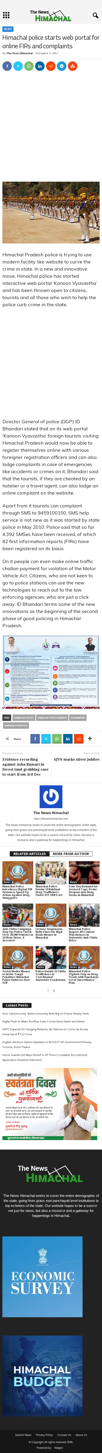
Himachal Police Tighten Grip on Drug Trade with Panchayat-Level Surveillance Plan (84, 977)
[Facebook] (7, 66)
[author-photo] (51, 796)
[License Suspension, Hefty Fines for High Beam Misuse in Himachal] (51, 915)
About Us (81, 1435)
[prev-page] (48, 990)
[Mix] (72, 66)
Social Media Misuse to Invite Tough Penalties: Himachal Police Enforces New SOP (16, 977)
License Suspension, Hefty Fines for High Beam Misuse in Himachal (49, 933)
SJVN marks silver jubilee (77, 759)
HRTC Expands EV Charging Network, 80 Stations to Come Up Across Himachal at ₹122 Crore (45, 1031)
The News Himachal (19, 53)
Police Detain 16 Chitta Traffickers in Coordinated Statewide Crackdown (51, 976)
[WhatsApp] (29, 66)
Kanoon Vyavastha (16, 725)
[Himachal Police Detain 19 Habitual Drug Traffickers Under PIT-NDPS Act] (51, 872)
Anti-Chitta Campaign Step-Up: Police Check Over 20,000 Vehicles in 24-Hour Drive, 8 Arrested (17, 935)
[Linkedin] (40, 66)
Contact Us (64, 1435)
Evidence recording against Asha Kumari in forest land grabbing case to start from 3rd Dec (25, 767)
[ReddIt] (51, 66)
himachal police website (52, 717)
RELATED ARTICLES (30, 854)
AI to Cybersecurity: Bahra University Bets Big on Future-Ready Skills (45, 1013)
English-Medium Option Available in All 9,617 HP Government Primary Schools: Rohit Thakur (46, 1044)
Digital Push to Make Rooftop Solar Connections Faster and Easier (43, 1021)
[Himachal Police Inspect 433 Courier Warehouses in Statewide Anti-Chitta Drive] (84, 915)
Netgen (58, 1447)
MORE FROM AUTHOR (71, 854)
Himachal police (24, 717)
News (8, 29)
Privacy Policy (44, 1435)
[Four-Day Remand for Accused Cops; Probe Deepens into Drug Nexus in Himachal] (84, 872)
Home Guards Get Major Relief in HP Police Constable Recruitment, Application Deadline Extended (45, 1057)
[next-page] (53, 990)
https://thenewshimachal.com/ (51, 818)
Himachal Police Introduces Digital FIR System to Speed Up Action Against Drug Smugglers (17, 892)
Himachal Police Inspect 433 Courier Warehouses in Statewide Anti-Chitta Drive (83, 935)
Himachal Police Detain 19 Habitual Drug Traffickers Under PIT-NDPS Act (49, 891)
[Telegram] (61, 66)
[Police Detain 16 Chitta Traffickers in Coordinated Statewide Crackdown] (51, 957)
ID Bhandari (78, 717)
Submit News (23, 1435)
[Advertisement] (51, 129)
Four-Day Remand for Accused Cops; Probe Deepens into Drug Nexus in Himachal (83, 891)
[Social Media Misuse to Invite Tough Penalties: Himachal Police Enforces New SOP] (17, 957)
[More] (90, 739)
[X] (18, 66)
